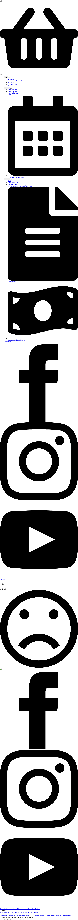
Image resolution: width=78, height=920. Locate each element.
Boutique (37, 909)
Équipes (7, 88)
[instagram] (39, 500)
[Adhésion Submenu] (11, 179)
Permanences (34, 912)
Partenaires (31, 909)
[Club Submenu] (9, 77)
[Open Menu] (1, 74)
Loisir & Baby (25, 912)
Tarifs (2, 912)
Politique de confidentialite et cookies (50, 915)
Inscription (7, 912)
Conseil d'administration (20, 909)
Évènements (7, 342)
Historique (9, 909)
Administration (66, 915)
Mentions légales (13, 915)
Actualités (3, 909)
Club (6, 77)
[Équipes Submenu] (11, 88)
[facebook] (39, 421)
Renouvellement (16, 912)
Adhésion (7, 179)
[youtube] (39, 578)
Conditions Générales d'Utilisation (28, 915)
